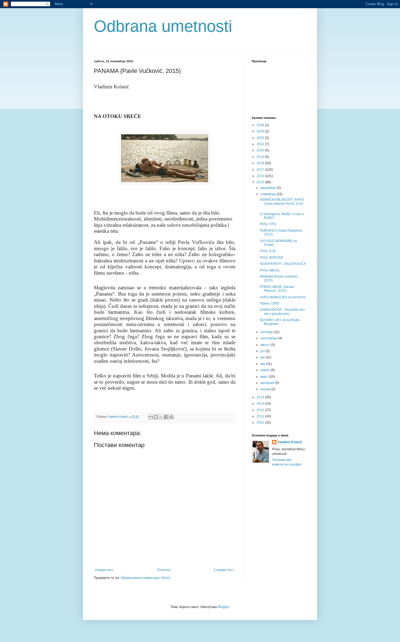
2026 (261, 125)
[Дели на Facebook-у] (166, 417)
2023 (261, 138)
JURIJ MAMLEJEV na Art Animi (283, 297)
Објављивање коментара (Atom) (145, 578)
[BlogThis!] (156, 417)
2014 (261, 397)
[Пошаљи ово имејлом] (150, 417)
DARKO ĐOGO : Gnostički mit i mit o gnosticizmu (282, 311)
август (265, 345)
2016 (261, 176)
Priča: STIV (268, 224)
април (265, 370)
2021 (261, 144)
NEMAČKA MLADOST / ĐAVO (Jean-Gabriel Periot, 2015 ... (282, 203)
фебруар (267, 383)
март (264, 377)
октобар (267, 332)
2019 (261, 157)
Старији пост (224, 570)
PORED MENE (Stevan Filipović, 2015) (277, 289)
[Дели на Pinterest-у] (171, 417)
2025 (261, 131)
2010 (261, 422)
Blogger (223, 607)
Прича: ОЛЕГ (270, 303)
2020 (261, 150)
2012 (261, 410)
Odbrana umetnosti (163, 26)
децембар (268, 188)
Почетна (163, 570)
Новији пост (104, 570)
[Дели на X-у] (161, 417)
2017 (261, 170)
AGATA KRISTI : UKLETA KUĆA (283, 264)
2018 (261, 163)
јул (263, 351)
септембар (269, 338)
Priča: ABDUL (270, 270)
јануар (265, 389)
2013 (261, 403)
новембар (268, 194)
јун (263, 357)
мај (263, 364)
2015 (261, 182)
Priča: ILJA (268, 251)
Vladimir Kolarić (290, 442)
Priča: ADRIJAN (271, 257)
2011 (261, 416)
